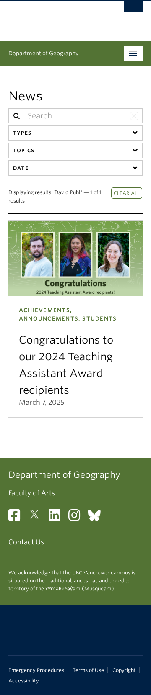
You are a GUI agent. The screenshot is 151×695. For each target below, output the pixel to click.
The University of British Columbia (55, 17)
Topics (23, 150)
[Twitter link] (37, 518)
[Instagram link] (77, 518)
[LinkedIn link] (58, 518)
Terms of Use (88, 670)
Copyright (124, 670)
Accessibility (23, 681)
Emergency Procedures (36, 670)
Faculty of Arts (31, 493)
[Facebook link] (17, 518)
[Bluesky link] (97, 518)
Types (22, 133)
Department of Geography (43, 53)
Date (21, 168)
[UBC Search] (133, 10)
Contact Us (26, 542)
